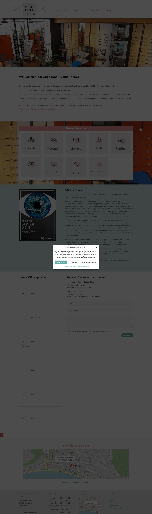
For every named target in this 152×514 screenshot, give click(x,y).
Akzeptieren (61, 262)
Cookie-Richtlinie (67, 266)
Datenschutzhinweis (78, 266)
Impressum (86, 266)
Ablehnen (74, 262)
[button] (96, 247)
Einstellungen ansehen (89, 262)
